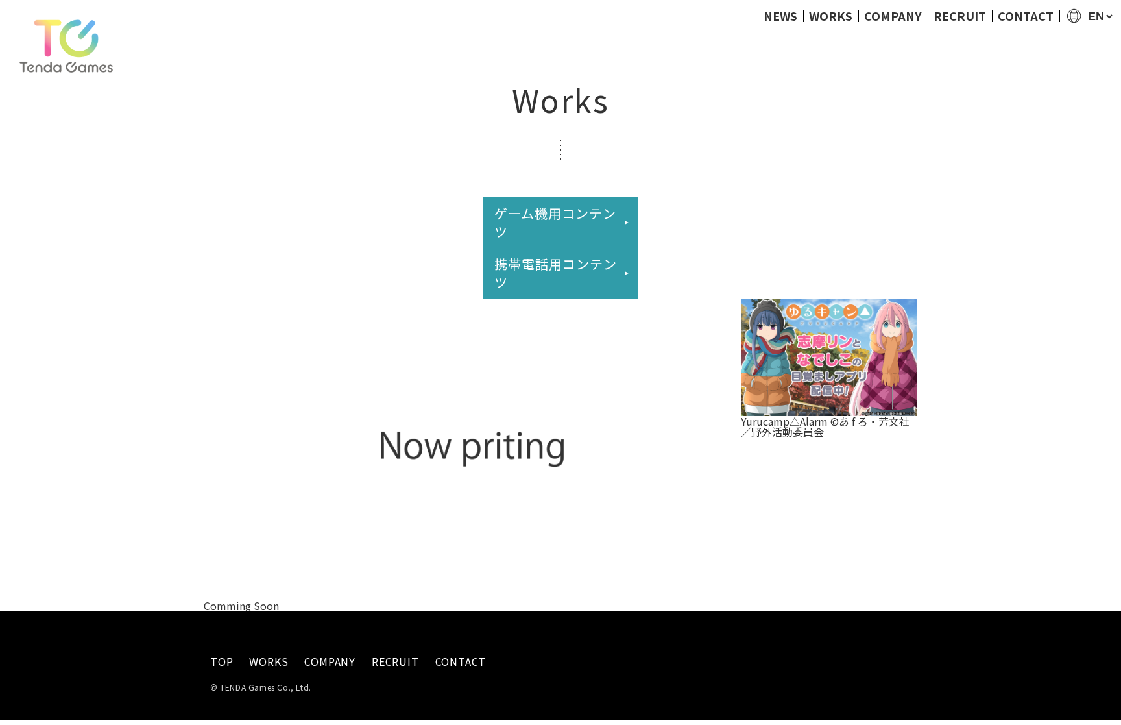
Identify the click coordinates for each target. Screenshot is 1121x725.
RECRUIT (960, 15)
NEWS (780, 15)
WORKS (830, 15)
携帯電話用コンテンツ (555, 272)
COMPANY (893, 15)
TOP (221, 661)
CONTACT (1026, 15)
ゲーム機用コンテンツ (555, 222)
